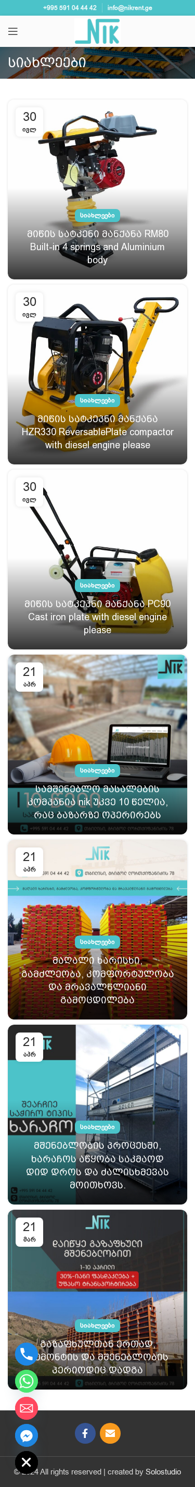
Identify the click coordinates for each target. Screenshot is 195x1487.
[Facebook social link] (85, 1433)
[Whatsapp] (26, 1381)
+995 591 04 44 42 (70, 8)
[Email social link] (110, 1433)
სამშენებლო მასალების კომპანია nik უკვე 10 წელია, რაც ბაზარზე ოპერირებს (98, 801)
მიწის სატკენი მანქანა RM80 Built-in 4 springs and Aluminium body (97, 246)
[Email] (26, 1408)
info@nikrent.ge (130, 8)
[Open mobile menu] (13, 31)
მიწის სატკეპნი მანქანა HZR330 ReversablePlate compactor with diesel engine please (98, 431)
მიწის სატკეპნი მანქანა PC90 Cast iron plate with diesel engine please (97, 616)
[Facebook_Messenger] (26, 1435)
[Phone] (26, 1354)
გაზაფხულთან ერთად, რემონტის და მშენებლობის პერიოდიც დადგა (97, 1356)
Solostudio (163, 1472)
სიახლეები (97, 215)
